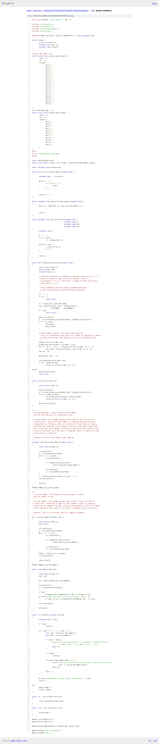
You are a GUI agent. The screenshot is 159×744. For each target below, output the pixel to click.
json (155, 741)
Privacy (18, 741)
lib (93, 10)
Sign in (154, 3)
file (71, 16)
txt (150, 741)
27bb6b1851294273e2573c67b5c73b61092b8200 (65, 10)
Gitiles (13, 741)
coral (28, 10)
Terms (25, 741)
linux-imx (37, 10)
